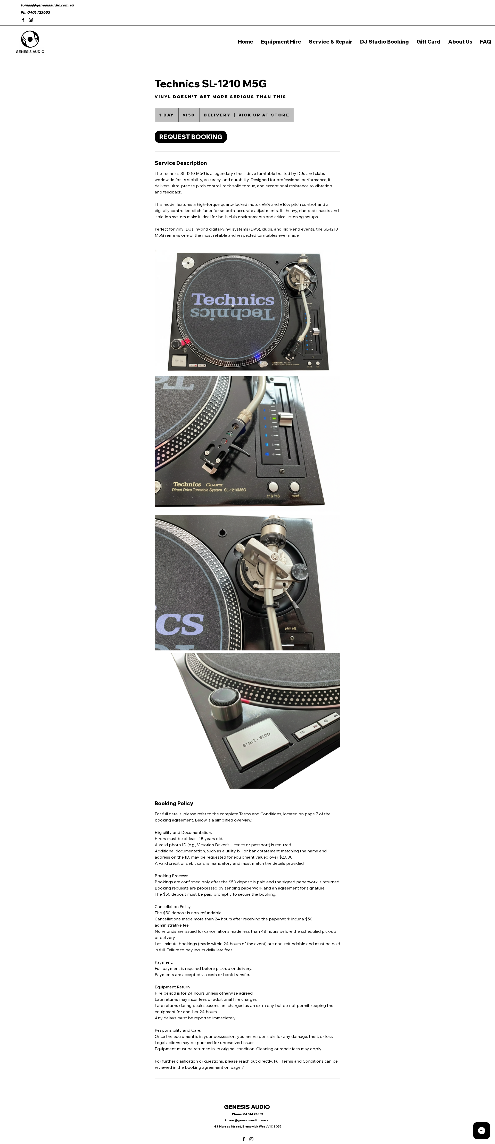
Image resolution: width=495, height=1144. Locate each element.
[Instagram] (31, 19)
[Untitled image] (247, 311)
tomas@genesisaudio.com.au (47, 5)
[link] (191, 137)
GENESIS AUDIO (247, 1107)
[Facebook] (23, 19)
